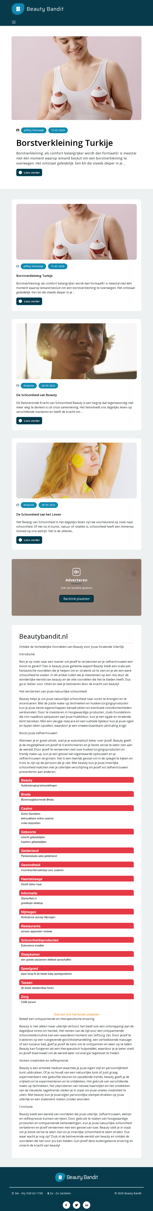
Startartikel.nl (29, 898)
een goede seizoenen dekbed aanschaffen (46, 959)
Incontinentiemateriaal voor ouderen (42, 870)
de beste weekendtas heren (37, 988)
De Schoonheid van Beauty (36, 395)
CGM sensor (28, 1002)
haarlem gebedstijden (34, 842)
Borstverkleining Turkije (64, 142)
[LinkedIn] (86, 1205)
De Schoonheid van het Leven (38, 514)
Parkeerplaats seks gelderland (39, 856)
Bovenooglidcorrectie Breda (37, 799)
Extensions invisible (32, 945)
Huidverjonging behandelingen (39, 785)
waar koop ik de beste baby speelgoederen (46, 973)
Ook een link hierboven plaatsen (76, 1014)
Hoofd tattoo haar (31, 884)
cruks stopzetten (30, 823)
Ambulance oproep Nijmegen (38, 917)
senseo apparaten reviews (36, 931)
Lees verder (32, 172)
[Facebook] (66, 1205)
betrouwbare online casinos (37, 818)
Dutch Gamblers (30, 813)
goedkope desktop (32, 903)
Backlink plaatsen (76, 598)
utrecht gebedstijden (33, 837)
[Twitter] (76, 1205)
